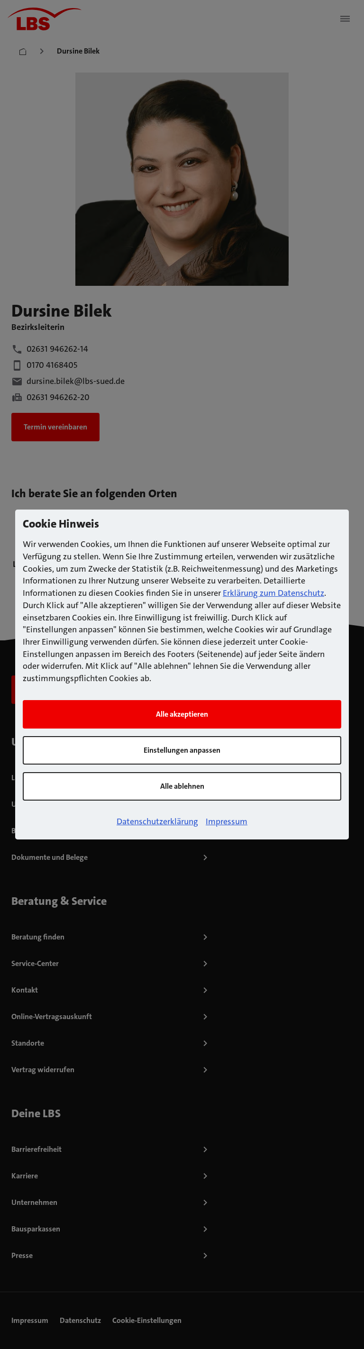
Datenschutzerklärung (157, 821)
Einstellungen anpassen (182, 750)
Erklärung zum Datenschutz (273, 593)
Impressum (226, 821)
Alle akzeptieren (182, 714)
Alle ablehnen (182, 786)
